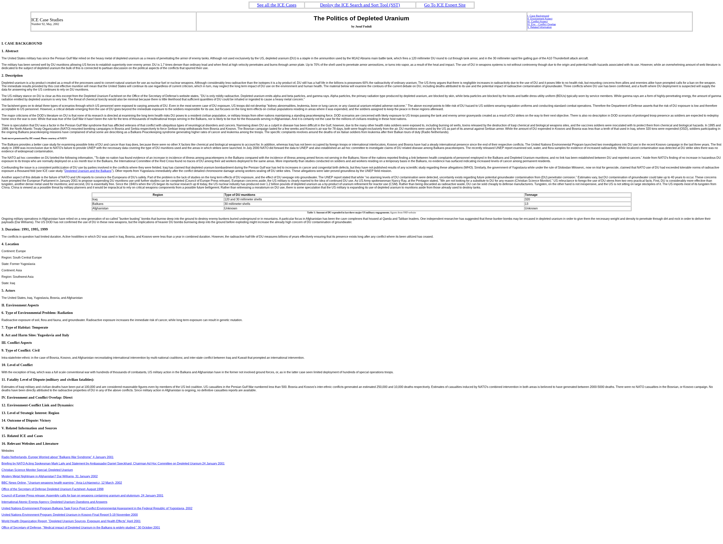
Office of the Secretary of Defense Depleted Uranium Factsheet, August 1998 (53, 489)
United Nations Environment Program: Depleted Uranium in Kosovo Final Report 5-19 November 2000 (70, 514)
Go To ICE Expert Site (445, 4)
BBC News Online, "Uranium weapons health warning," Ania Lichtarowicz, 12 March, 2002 (62, 482)
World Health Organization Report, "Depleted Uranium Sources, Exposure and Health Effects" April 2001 (71, 521)
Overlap (551, 24)
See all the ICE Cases (276, 4)
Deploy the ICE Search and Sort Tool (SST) (360, 4)
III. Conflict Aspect (537, 21)
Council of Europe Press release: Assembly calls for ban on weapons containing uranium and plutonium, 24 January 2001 (82, 495)
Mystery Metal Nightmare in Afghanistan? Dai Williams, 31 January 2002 (50, 476)
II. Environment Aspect (539, 18)
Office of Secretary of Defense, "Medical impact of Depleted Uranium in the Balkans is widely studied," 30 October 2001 (81, 527)
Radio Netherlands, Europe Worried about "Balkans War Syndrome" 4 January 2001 (58, 457)
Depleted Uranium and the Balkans (88, 170)
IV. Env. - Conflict (537, 24)
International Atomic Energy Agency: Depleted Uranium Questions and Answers (54, 502)
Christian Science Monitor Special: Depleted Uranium (37, 470)
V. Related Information (539, 27)
